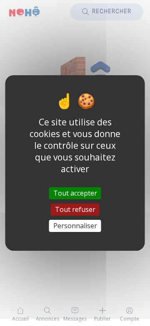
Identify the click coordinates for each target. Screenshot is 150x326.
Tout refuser (75, 209)
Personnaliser (75, 225)
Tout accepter (75, 192)
